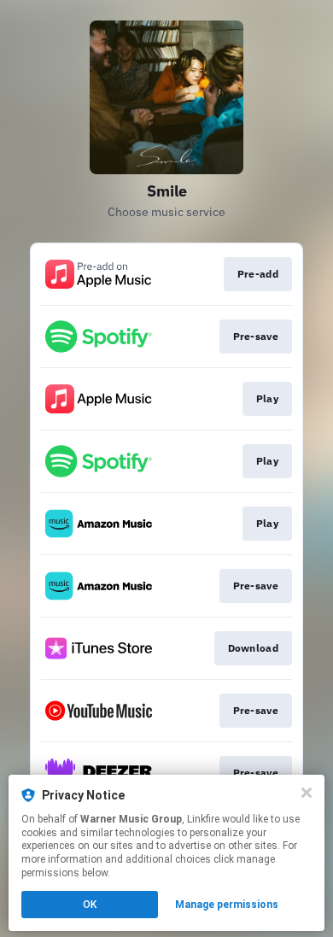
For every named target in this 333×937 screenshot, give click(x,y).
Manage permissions (226, 905)
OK (89, 905)
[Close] (306, 792)
